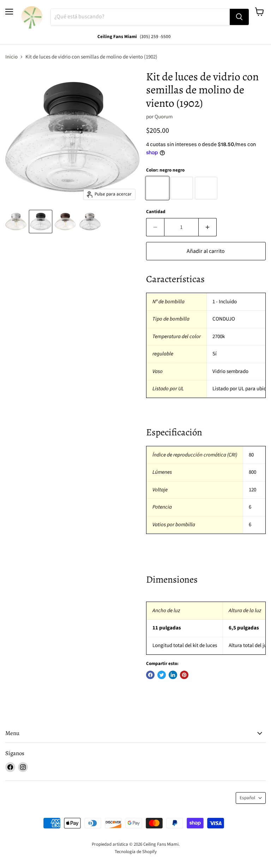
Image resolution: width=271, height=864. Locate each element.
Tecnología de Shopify (136, 852)
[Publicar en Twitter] (161, 675)
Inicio (11, 57)
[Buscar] (239, 17)
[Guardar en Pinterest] (184, 675)
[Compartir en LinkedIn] (173, 675)
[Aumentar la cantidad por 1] (208, 227)
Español (247, 798)
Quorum (164, 116)
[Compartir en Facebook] (150, 675)
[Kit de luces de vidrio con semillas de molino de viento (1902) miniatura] (16, 221)
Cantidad (155, 212)
